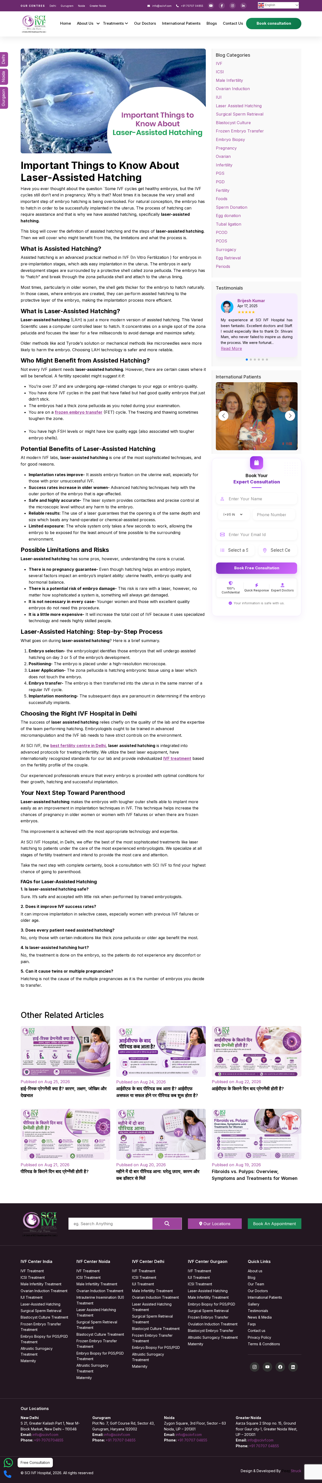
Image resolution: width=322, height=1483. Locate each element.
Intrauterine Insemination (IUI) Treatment (100, 1300)
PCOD (221, 232)
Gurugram (67, 5)
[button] (247, 360)
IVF (219, 63)
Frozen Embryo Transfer (240, 130)
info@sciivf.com (161, 5)
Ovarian (223, 156)
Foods (221, 198)
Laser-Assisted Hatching (40, 1304)
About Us (85, 23)
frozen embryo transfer (78, 412)
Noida (81, 5)
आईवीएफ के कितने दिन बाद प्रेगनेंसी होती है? (248, 1088)
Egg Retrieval (228, 257)
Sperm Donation (231, 207)
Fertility (222, 190)
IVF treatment (177, 758)
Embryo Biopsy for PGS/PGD (211, 1304)
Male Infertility (229, 80)
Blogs (212, 23)
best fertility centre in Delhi (78, 745)
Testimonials (258, 1311)
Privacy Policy (259, 1337)
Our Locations (216, 1223)
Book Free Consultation (256, 568)
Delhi (53, 5)
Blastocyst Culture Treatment (44, 1317)
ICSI (220, 71)
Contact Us (233, 23)
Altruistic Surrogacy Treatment (37, 1351)
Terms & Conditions (264, 1344)
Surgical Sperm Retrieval (239, 114)
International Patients (181, 23)
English (269, 5)
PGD (220, 181)
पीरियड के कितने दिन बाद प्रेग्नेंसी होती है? (55, 1171)
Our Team (256, 1284)
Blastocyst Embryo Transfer (210, 1330)
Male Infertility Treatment (41, 1284)
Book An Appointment (274, 1223)
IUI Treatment (32, 1297)
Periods (223, 266)
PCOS (221, 240)
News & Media (260, 1317)
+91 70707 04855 (191, 5)
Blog (251, 1277)
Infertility (224, 164)
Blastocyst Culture (233, 122)
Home (65, 23)
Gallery (253, 1304)
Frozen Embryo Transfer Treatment (41, 1327)
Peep (291, 1471)
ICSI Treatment (33, 1277)
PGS (220, 173)
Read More (231, 348)
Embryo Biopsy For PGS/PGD (156, 1347)
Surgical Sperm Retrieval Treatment (96, 1325)
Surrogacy (226, 249)
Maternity (28, 1361)
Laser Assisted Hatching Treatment (96, 1312)
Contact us (256, 1330)
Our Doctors (145, 23)
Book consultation (274, 23)
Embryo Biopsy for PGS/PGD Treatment (44, 1339)
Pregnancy (226, 148)
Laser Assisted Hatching (239, 105)
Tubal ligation (228, 224)
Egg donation (228, 215)
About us (255, 1271)
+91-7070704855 (48, 1440)
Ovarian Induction (233, 88)
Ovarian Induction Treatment (44, 1291)
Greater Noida (98, 5)
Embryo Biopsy (230, 139)
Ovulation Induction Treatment (212, 1324)
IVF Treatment (32, 1271)
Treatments (114, 23)
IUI (219, 97)
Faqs (252, 1324)
